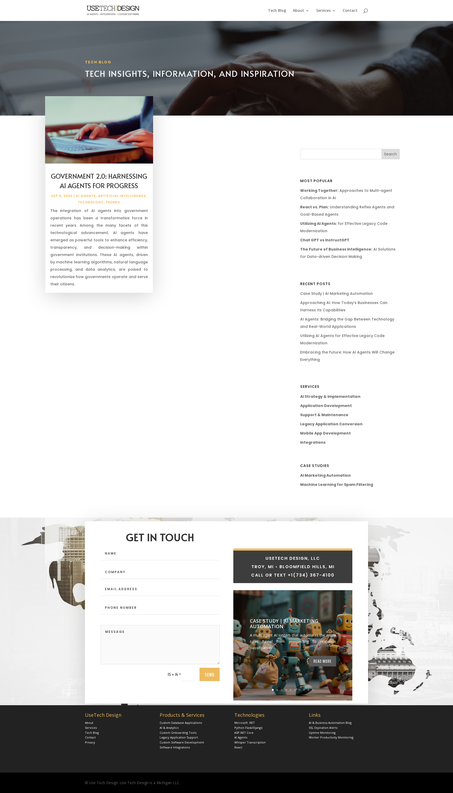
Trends (113, 202)
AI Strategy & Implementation (330, 396)
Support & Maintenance (324, 414)
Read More (323, 661)
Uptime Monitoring (322, 733)
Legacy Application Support (179, 737)
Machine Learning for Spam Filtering (336, 484)
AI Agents (86, 196)
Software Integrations (175, 747)
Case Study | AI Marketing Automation (336, 293)
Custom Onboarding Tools (178, 733)
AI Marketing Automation (325, 475)
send (209, 674)
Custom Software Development (182, 742)
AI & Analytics (169, 728)
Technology (91, 202)
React (238, 747)
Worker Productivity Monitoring (331, 737)
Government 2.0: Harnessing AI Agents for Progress (99, 180)
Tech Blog (277, 11)
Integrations (313, 442)
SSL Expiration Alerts (323, 728)
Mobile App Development (325, 433)
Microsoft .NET (244, 723)
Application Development (326, 405)
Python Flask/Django (248, 728)
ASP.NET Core (244, 733)
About (298, 11)
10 (313, 690)
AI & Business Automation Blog (330, 723)
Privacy (90, 742)
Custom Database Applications (181, 723)
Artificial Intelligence (122, 196)
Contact (350, 11)
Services (323, 11)
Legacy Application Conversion (331, 424)
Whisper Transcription (250, 742)
